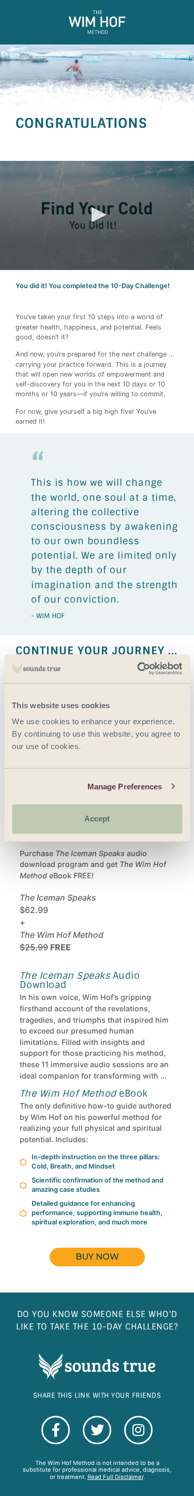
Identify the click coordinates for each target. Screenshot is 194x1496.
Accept (97, 818)
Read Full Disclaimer (115, 1476)
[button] (97, 214)
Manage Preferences (124, 786)
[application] (97, 215)
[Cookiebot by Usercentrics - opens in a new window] (138, 669)
